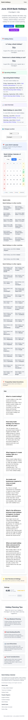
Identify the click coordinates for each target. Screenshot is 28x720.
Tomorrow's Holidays (6, 690)
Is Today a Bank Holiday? (7, 688)
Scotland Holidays (6, 699)
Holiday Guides (5, 692)
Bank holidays (6, 2)
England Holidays (5, 697)
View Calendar (9, 26)
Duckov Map (4, 709)
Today (14, 159)
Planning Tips (14, 30)
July (20, 159)
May (8, 159)
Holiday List (20, 26)
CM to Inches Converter (7, 707)
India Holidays (5, 701)
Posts (25, 2)
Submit (19, 595)
